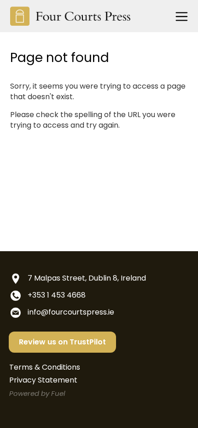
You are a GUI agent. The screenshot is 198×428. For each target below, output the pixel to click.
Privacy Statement (43, 380)
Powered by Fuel (37, 393)
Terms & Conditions (44, 367)
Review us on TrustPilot (62, 342)
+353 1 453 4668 (57, 295)
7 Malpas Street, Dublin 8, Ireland (87, 278)
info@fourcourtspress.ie (71, 312)
